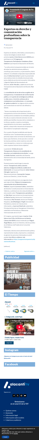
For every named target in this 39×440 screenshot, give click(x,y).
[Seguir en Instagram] (21, 395)
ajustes (16, 433)
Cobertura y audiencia (13, 420)
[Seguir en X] (17, 395)
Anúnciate (9, 413)
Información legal (12, 415)
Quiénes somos (11, 411)
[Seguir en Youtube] (24, 395)
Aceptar (5, 437)
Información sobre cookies (15, 418)
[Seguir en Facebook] (14, 395)
